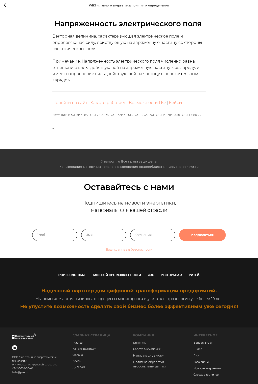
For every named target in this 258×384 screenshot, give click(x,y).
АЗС (151, 275)
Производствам (70, 275)
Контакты (140, 343)
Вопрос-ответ (203, 342)
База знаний (202, 362)
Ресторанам (171, 275)
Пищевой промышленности (116, 275)
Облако (78, 355)
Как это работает (108, 102)
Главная (78, 342)
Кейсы (175, 102)
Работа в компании (147, 349)
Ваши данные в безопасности (129, 249)
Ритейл (195, 275)
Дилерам (79, 367)
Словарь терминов (206, 374)
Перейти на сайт (69, 102)
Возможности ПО (147, 102)
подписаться (202, 235)
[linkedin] (14, 347)
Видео (198, 349)
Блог (197, 355)
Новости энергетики (207, 368)
